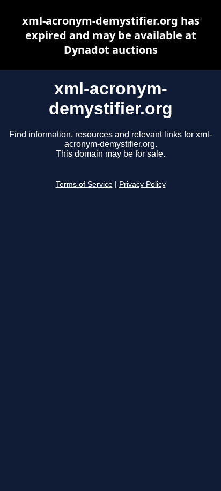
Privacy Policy (142, 184)
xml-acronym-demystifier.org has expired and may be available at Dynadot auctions (111, 35)
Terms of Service (84, 184)
